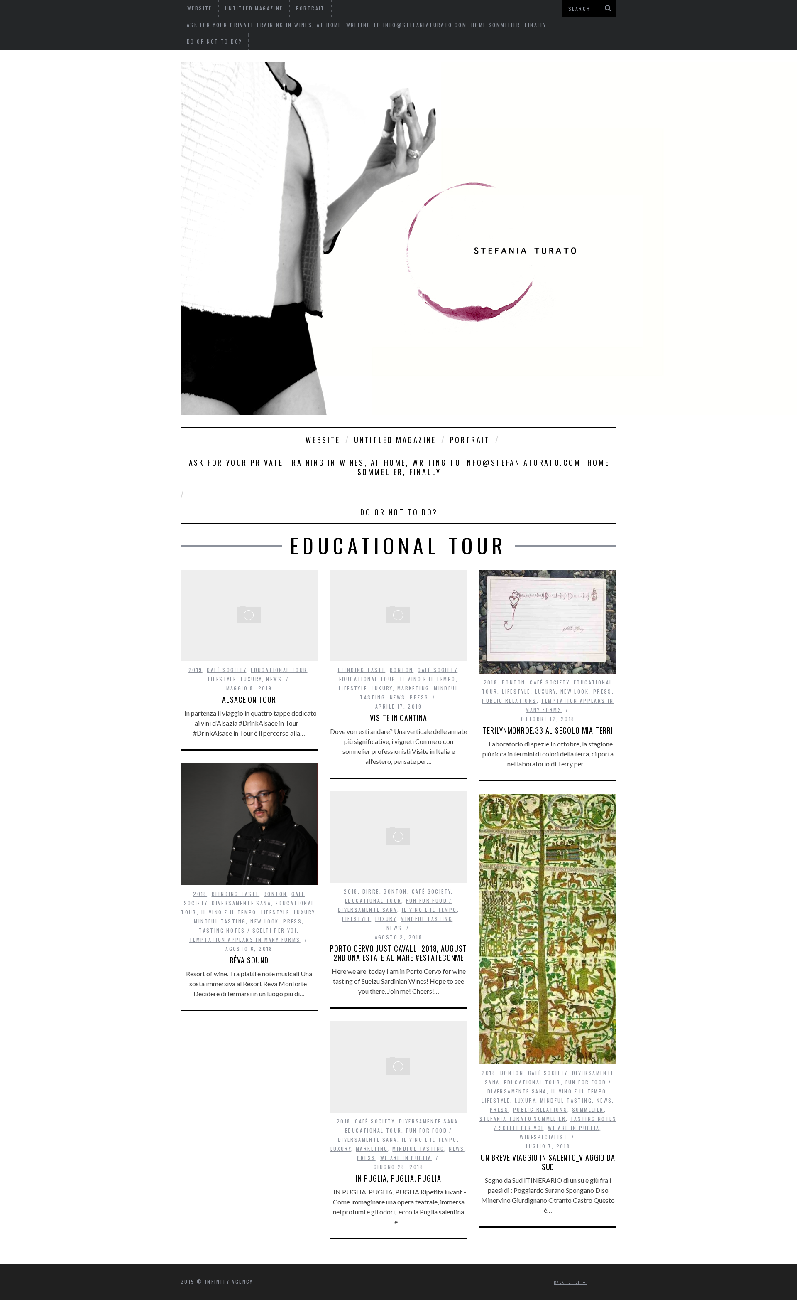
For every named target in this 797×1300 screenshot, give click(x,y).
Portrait (470, 439)
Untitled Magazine (395, 439)
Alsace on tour (249, 699)
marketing (413, 688)
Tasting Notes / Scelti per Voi (248, 930)
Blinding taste (362, 669)
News (274, 678)
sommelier (588, 1109)
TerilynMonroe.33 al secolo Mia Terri (548, 730)
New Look (574, 691)
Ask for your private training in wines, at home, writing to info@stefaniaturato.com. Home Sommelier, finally (366, 24)
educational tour (279, 669)
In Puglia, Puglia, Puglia (398, 1178)
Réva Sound (249, 960)
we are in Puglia (573, 1127)
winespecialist (543, 1136)
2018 (491, 682)
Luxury (251, 678)
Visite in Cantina (398, 717)
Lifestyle (222, 678)
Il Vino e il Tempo (427, 678)
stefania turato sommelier (522, 1118)
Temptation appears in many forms (245, 939)
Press (419, 697)
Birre (370, 891)
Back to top (568, 1282)
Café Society (226, 669)
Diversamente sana (241, 902)
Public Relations (509, 700)
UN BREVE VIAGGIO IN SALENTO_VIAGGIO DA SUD (548, 1162)
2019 (195, 669)
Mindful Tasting (220, 921)
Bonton (401, 669)
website (323, 439)
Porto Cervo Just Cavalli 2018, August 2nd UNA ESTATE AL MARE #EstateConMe (398, 953)
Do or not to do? (214, 41)
